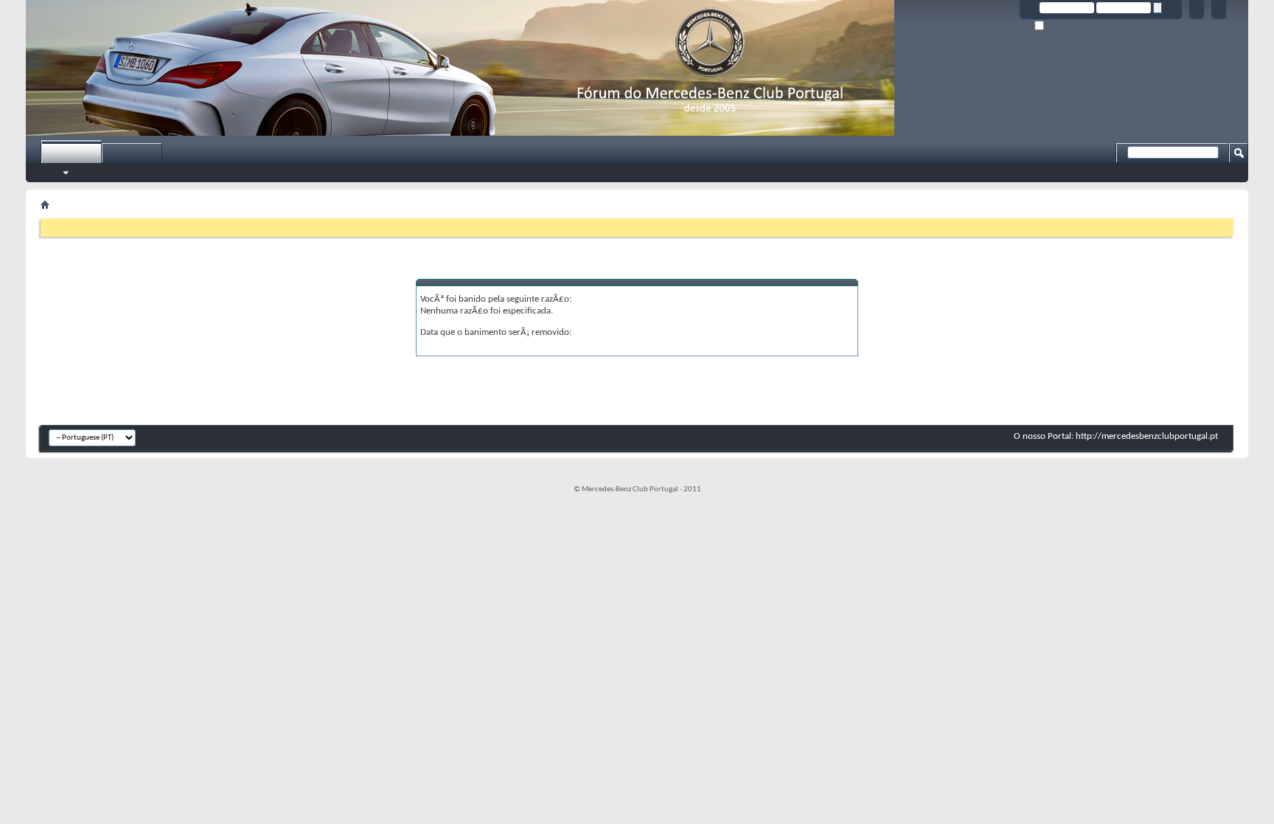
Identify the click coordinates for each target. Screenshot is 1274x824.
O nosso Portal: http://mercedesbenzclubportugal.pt (1116, 436)
